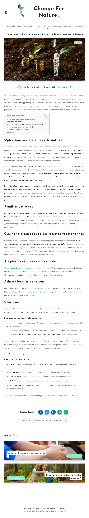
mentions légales (31, 508)
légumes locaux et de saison (36, 288)
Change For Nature (14, 26)
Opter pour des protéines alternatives (21, 119)
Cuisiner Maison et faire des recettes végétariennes (27, 124)
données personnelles (48, 508)
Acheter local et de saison (17, 129)
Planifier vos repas (14, 122)
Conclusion (11, 132)
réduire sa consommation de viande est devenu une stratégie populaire (52, 99)
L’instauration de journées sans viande (20, 268)
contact (62, 508)
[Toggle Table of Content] (44, 116)
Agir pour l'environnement (32, 26)
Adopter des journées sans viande (20, 127)
